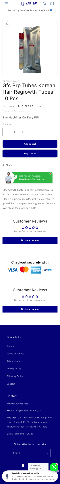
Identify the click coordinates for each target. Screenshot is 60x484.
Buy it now (30, 153)
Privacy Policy (14, 368)
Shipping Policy (15, 376)
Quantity (6, 124)
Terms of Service (15, 353)
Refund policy (14, 361)
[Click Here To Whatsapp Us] (54, 467)
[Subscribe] (46, 453)
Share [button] (9, 165)
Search (10, 345)
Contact (11, 383)
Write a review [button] (30, 240)
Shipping (6, 111)
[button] (6, 3)
